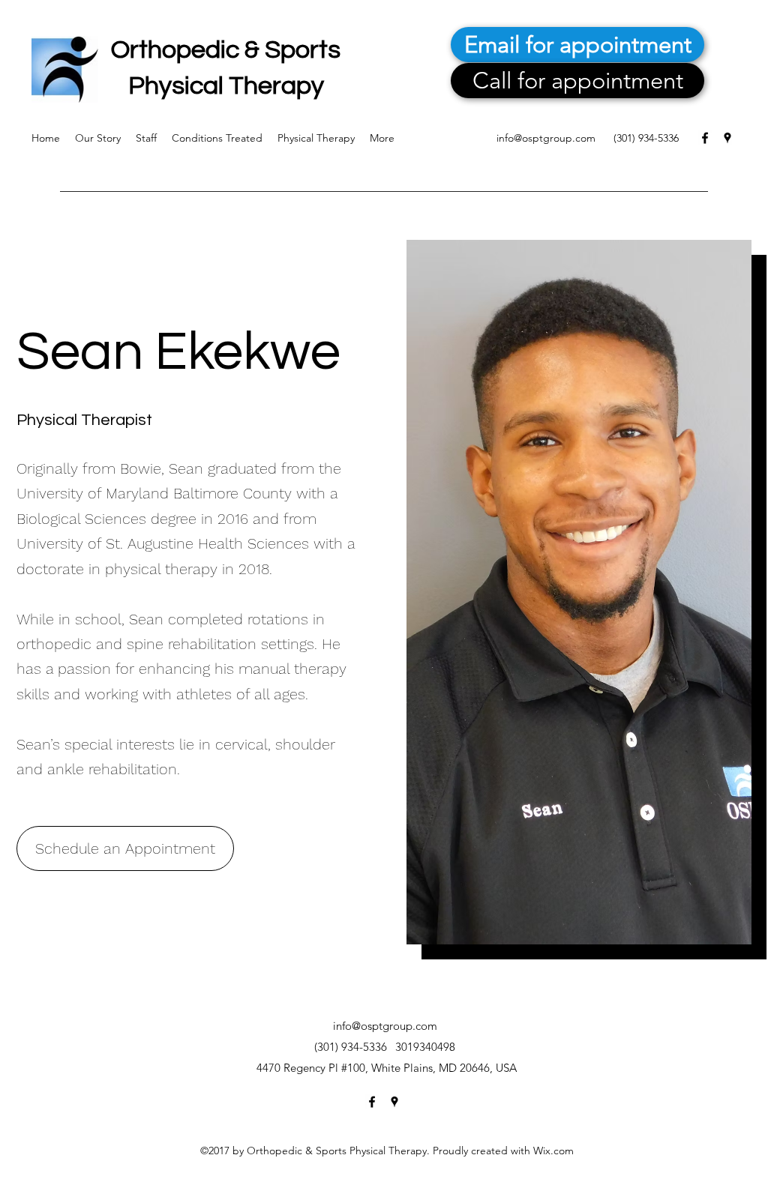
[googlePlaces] (727, 137)
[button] (125, 848)
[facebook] (705, 137)
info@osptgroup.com (546, 138)
